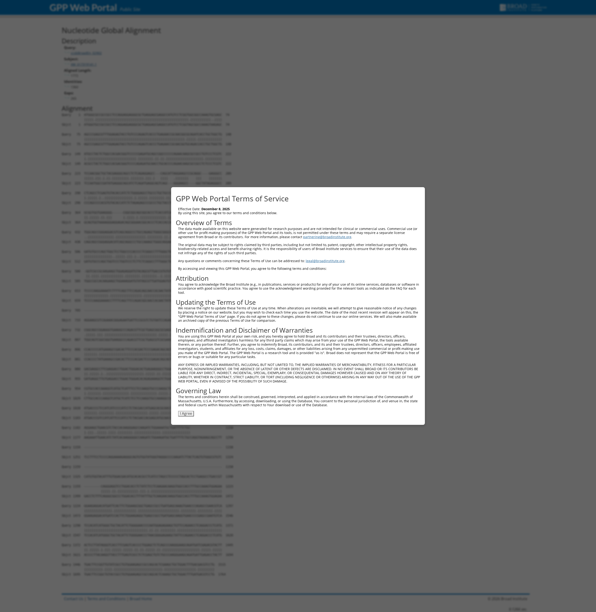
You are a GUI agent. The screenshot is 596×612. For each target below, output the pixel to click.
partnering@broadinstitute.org (327, 237)
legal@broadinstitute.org (325, 261)
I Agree (186, 413)
